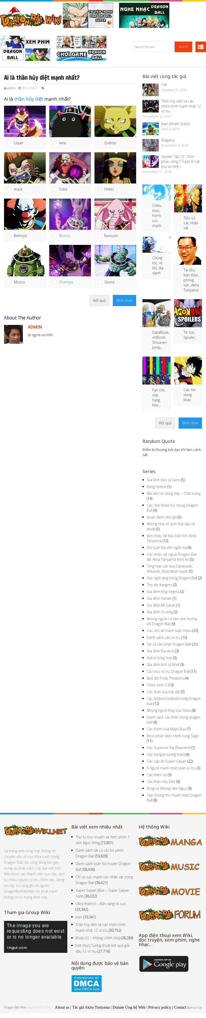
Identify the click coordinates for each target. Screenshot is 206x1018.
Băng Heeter (157, 486)
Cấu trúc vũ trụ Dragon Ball (168, 671)
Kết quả (99, 300)
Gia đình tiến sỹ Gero (163, 479)
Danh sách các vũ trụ (163, 637)
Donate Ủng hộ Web (129, 1007)
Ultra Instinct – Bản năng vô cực (101, 903)
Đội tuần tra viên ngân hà (167, 547)
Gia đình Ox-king (160, 612)
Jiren (79, 917)
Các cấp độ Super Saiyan (166, 761)
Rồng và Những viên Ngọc (167, 788)
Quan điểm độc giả (162, 517)
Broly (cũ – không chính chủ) (98, 937)
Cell (164, 84)
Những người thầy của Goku (169, 710)
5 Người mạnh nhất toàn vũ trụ (171, 768)
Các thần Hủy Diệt (161, 781)
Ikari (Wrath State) (175, 123)
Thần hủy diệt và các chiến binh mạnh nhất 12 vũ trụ (181, 106)
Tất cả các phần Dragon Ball (169, 644)
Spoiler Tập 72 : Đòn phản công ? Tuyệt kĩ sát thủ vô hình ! (180, 161)
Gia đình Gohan (159, 598)
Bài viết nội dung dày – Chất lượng (174, 493)
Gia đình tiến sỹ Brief (163, 664)
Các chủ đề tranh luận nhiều (169, 630)
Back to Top (194, 1007)
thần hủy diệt (28, 99)
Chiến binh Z (157, 685)
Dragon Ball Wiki (15, 1007)
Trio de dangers (159, 584)
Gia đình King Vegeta (163, 591)
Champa (66, 282)
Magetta (168, 140)
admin (11, 88)
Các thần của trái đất (163, 691)
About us (62, 1007)
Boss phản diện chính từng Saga (172, 735)
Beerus (64, 235)
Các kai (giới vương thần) (166, 754)
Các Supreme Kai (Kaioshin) (168, 747)
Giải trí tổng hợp (159, 657)
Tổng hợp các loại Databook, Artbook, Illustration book (170, 569)
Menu (200, 47)
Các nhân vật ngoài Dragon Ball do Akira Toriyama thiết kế (172, 557)
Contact (180, 1007)
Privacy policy (159, 1007)
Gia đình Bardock (160, 651)
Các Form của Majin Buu (166, 729)
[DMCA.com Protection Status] (86, 990)
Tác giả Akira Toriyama (91, 1007)
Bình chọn (124, 300)
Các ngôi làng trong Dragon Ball (172, 578)
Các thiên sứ (157, 774)
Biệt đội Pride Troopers (165, 678)
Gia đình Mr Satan (161, 605)
